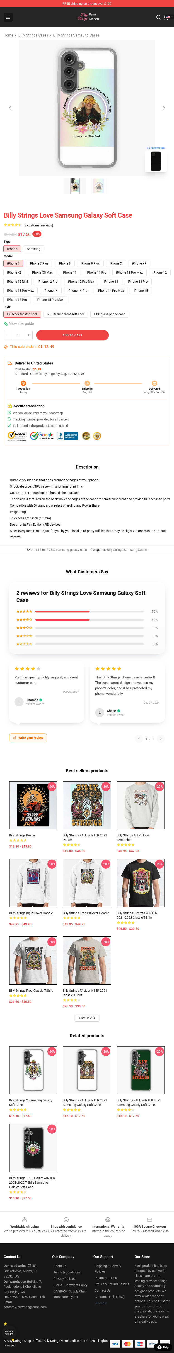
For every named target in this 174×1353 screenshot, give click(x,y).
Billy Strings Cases (33, 35)
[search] (158, 17)
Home (8, 35)
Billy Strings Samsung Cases (76, 35)
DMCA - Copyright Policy (70, 1285)
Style (7, 307)
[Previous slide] (10, 108)
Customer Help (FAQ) (109, 1297)
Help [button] (166, 1347)
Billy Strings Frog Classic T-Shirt (31, 990)
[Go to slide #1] (75, 186)
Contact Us (102, 1290)
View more (87, 1017)
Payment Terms (106, 1278)
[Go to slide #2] (99, 186)
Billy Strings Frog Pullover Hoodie (86, 913)
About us (59, 1266)
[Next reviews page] (161, 739)
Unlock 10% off (9, 1333)
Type (7, 241)
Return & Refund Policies (112, 1284)
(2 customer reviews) (38, 225)
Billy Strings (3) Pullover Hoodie (31, 913)
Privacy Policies (64, 1278)
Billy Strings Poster (22, 835)
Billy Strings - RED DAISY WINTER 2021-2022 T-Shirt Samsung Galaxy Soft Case (32, 1182)
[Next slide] (163, 108)
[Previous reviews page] (139, 739)
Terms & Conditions (67, 1272)
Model (8, 256)
